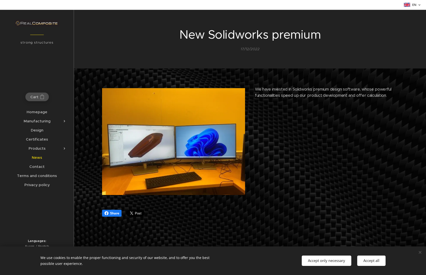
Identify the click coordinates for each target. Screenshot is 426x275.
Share (114, 213)
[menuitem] (36, 112)
